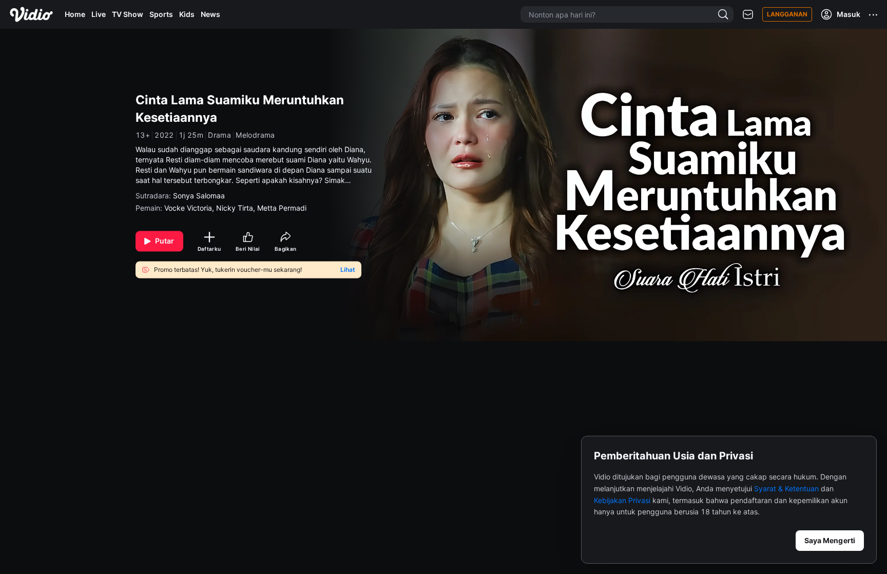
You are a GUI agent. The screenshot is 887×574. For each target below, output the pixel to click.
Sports (161, 14)
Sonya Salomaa (199, 196)
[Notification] (748, 14)
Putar (165, 241)
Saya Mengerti (829, 540)
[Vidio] (31, 14)
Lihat (347, 270)
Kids (187, 14)
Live (98, 14)
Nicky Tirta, (236, 208)
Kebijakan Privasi (622, 500)
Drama (219, 136)
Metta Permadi (281, 208)
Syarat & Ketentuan (786, 488)
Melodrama (255, 136)
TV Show (127, 14)
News (210, 14)
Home (75, 14)
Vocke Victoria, (190, 208)
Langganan (787, 14)
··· (874, 14)
